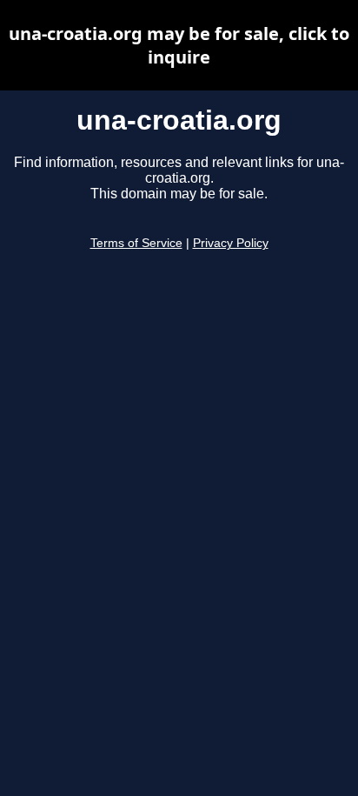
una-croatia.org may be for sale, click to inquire (179, 45)
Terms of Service (136, 243)
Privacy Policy (230, 243)
